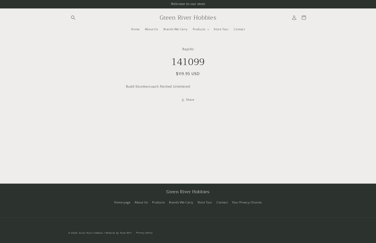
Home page (122, 202)
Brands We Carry (181, 202)
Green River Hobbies (91, 233)
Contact (222, 202)
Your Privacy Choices (247, 202)
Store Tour (205, 202)
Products (158, 202)
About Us (141, 202)
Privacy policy (144, 232)
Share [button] (190, 100)
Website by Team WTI (119, 233)
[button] (73, 17)
